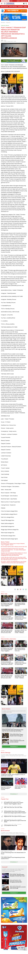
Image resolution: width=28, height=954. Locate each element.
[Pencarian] (26, 3)
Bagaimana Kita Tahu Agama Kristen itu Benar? (15, 816)
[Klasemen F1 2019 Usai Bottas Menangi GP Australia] (7, 782)
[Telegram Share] (23, 589)
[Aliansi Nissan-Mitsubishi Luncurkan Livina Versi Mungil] (5, 887)
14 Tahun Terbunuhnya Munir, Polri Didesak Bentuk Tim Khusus (13, 853)
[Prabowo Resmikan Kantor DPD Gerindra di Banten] (5, 741)
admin (5, 40)
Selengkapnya (13, 746)
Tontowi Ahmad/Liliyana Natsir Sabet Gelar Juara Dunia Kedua (20, 787)
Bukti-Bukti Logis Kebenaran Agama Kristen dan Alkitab (15, 821)
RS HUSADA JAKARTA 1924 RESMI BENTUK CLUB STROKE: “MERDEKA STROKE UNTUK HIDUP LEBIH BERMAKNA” (13, 562)
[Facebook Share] (15, 589)
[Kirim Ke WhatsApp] (26, 589)
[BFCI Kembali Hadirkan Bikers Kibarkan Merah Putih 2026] (21, 598)
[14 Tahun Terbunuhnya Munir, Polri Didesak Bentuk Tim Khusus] (14, 843)
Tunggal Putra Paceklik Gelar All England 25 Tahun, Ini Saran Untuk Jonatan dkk (13, 775)
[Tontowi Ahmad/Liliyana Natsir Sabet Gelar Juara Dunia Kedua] (21, 781)
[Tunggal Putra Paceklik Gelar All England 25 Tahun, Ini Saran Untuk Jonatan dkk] (14, 766)
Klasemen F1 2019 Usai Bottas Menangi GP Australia (6, 788)
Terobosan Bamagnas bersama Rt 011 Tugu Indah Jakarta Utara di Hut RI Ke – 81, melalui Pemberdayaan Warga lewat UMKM (13, 550)
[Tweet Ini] (18, 589)
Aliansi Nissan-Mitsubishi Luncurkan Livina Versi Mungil (18, 887)
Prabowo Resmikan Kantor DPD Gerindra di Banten (17, 741)
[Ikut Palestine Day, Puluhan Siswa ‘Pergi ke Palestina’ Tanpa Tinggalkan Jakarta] (7, 598)
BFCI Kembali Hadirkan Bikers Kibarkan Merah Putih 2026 (14, 546)
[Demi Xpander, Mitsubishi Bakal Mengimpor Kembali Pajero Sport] (5, 875)
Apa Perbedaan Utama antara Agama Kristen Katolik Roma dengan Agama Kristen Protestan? (15, 812)
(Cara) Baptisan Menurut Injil (10, 825)
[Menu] (2, 3)
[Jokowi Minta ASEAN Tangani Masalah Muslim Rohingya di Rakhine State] (5, 735)
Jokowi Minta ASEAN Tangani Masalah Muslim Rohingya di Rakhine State (16, 735)
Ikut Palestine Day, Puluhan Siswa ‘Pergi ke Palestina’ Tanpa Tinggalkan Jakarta (13, 544)
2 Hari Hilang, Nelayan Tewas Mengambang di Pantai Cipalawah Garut (13, 858)
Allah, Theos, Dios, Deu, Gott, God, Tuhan (13, 807)
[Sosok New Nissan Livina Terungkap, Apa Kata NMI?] (5, 881)
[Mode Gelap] (24, 3)
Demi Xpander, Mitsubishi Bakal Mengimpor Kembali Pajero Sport (17, 875)
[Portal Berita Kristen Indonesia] (9, 3)
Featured (3, 25)
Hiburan (7, 25)
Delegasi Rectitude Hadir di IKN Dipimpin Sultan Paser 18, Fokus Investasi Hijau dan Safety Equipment (12, 730)
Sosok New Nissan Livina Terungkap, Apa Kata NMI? (16, 881)
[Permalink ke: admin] (2, 40)
